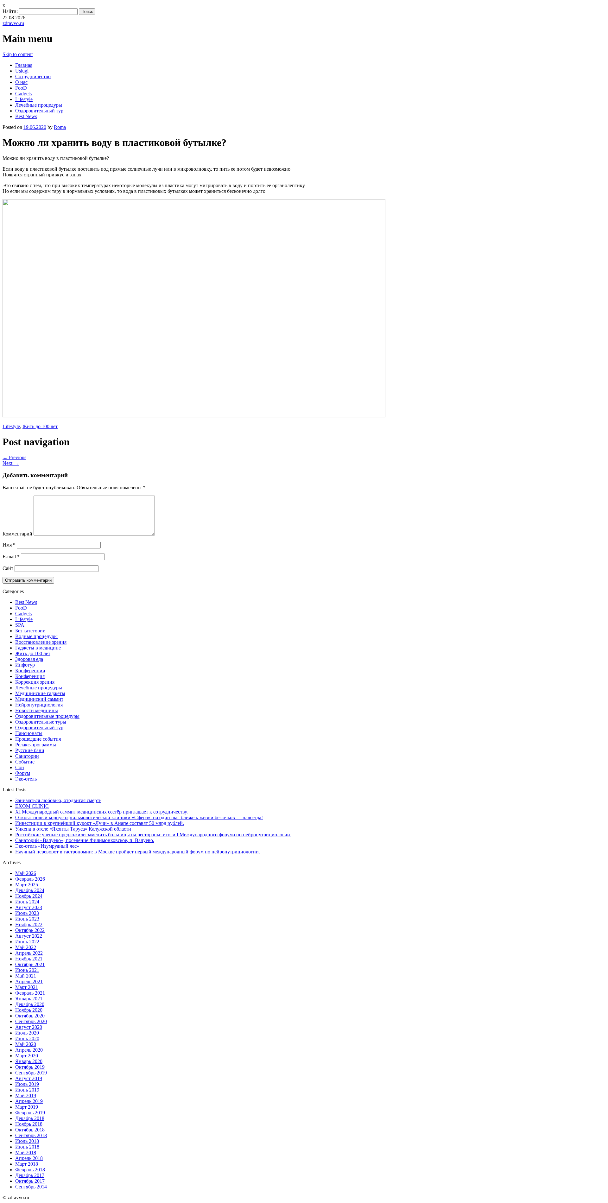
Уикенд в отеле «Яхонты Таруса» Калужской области (73, 829)
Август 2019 (28, 1078)
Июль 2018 (27, 1141)
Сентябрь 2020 (31, 1021)
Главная (23, 65)
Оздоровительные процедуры (47, 716)
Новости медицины (36, 710)
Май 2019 (25, 1095)
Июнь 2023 (27, 918)
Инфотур (25, 665)
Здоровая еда (29, 659)
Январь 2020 (28, 1061)
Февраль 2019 (30, 1112)
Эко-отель (26, 779)
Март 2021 (26, 987)
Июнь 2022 (27, 941)
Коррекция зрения (34, 682)
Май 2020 (25, 1044)
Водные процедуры (36, 636)
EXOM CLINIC (32, 806)
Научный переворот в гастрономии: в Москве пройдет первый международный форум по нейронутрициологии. (137, 851)
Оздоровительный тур (39, 110)
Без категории (30, 630)
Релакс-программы (35, 744)
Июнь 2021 (27, 970)
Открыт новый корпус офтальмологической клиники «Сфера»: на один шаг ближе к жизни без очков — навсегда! (139, 817)
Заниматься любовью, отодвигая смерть (58, 800)
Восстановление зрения (40, 642)
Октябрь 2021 (30, 964)
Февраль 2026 (30, 879)
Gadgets (23, 93)
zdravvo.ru (13, 23)
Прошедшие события (38, 739)
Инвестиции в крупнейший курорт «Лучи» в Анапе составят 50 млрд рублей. (99, 823)
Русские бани (29, 750)
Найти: (10, 11)
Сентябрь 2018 (31, 1135)
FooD (21, 88)
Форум (22, 773)
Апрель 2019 (29, 1101)
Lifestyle (24, 99)
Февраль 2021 (30, 993)
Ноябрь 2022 (28, 924)
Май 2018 (25, 1152)
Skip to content (18, 54)
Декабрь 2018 (29, 1118)
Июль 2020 (27, 1032)
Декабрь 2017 (29, 1175)
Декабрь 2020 (29, 1004)
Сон (19, 767)
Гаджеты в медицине (38, 647)
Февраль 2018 (30, 1169)
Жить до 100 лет (40, 426)
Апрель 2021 (29, 981)
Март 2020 (26, 1055)
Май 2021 (25, 975)
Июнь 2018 (27, 1146)
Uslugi (21, 70)
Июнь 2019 (27, 1089)
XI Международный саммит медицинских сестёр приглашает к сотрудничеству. (101, 811)
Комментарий (17, 533)
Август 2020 (28, 1027)
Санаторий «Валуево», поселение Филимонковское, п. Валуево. (84, 840)
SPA (19, 625)
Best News (26, 116)
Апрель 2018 (29, 1158)
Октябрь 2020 (30, 1015)
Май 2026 (25, 873)
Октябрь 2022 (30, 930)
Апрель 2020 (29, 1050)
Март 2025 (26, 884)
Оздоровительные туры (40, 722)
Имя (9, 545)
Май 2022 (25, 947)
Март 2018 (26, 1164)
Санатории (27, 756)
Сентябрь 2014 (31, 1186)
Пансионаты (28, 733)
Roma (60, 127)
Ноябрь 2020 (28, 1010)
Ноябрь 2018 (28, 1124)
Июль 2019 (27, 1084)
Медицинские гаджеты (40, 693)
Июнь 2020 (27, 1038)
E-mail (11, 556)
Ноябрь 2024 (28, 896)
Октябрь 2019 (30, 1067)
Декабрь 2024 (29, 890)
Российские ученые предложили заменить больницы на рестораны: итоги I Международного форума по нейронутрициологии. (153, 834)
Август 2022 (28, 936)
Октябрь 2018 (30, 1129)
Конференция (30, 676)
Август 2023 (28, 907)
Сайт (8, 568)
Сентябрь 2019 (31, 1072)
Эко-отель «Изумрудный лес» (47, 846)
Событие (25, 761)
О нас (21, 82)
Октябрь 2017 (30, 1181)
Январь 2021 (28, 998)
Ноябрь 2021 (28, 958)
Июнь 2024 (27, 901)
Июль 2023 (27, 913)
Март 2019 (26, 1107)
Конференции (30, 670)
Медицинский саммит (39, 699)
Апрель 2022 (29, 953)
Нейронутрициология (39, 704)
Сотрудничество (33, 76)
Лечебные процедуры (38, 105)
